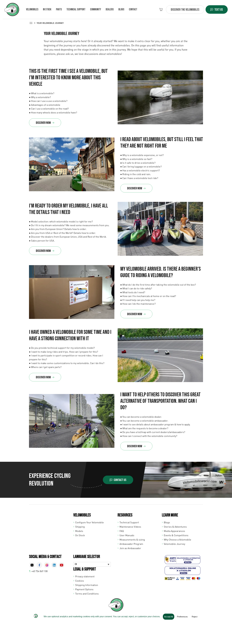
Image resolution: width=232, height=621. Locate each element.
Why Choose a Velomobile (177, 539)
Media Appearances (174, 530)
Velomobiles (32, 9)
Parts (59, 9)
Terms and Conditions (87, 593)
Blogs (121, 9)
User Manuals (126, 535)
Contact (133, 9)
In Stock (47, 9)
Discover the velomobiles (185, 10)
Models (79, 530)
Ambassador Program (131, 543)
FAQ (121, 530)
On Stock (80, 535)
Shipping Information (86, 585)
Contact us (120, 480)
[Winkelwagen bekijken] (161, 9)
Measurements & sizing (132, 539)
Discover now (43, 123)
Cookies (79, 580)
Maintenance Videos (130, 526)
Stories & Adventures (175, 526)
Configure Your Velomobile (89, 522)
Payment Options (84, 589)
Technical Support (129, 522)
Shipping (80, 526)
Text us (218, 10)
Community (95, 9)
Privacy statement (85, 576)
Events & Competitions (176, 535)
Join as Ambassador (130, 548)
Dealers (110, 9)
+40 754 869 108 (39, 571)
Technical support (75, 9)
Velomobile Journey (174, 543)
